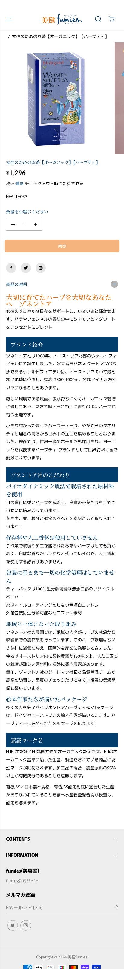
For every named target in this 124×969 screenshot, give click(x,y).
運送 (19, 183)
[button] (9, 19)
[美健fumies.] (62, 19)
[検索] (98, 19)
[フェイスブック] (11, 268)
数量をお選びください (27, 212)
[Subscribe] (115, 908)
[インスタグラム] (26, 925)
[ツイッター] (26, 268)
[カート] (111, 19)
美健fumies (77, 957)
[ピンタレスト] (41, 268)
